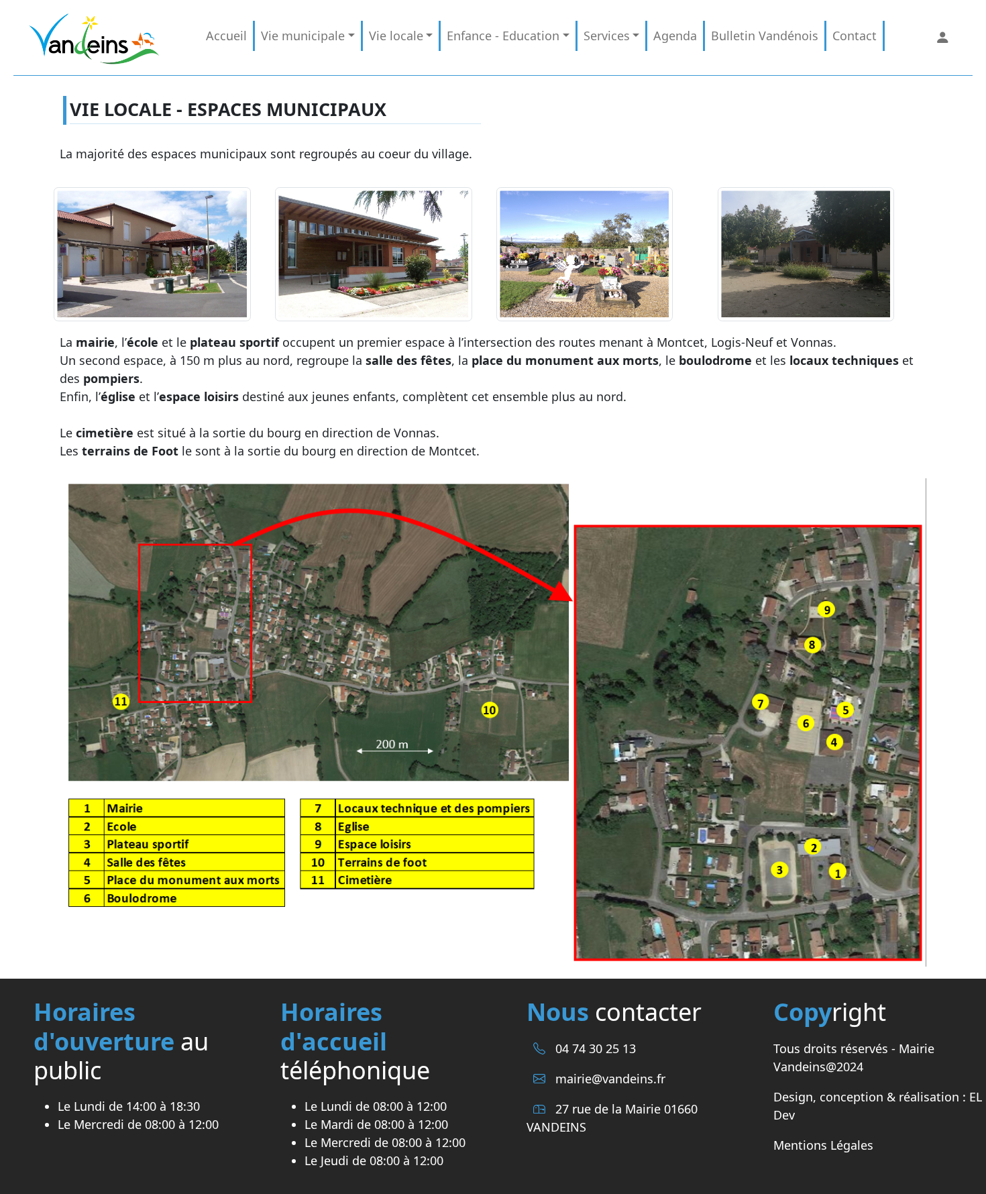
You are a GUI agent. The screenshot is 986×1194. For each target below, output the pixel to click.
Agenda (675, 36)
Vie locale (396, 36)
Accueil (226, 36)
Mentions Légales (823, 1145)
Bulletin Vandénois (764, 36)
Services (607, 36)
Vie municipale (303, 36)
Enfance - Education (503, 36)
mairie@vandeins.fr (610, 1079)
